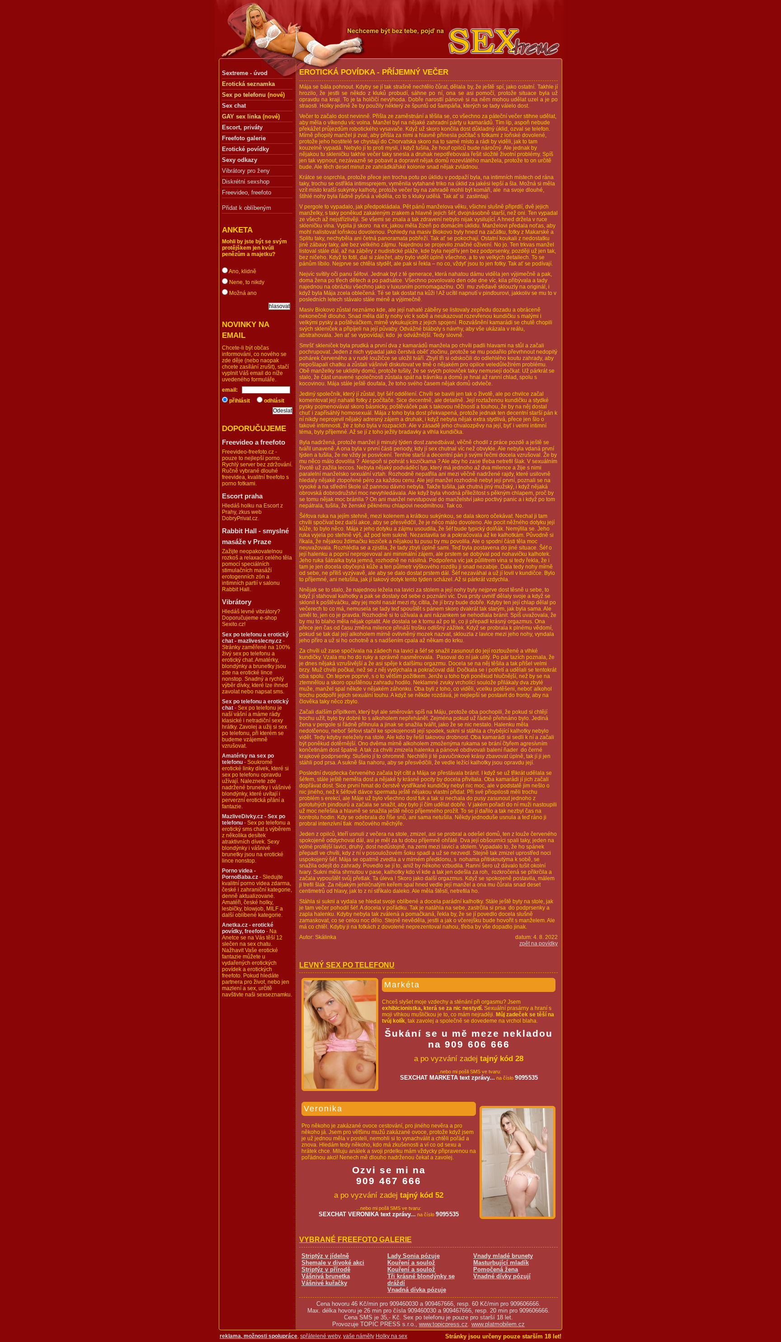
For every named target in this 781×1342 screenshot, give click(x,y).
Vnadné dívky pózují (502, 1276)
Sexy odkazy (239, 159)
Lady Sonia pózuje (413, 1255)
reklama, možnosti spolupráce (258, 1336)
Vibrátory (236, 602)
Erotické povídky (245, 149)
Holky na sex (391, 1336)
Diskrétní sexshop (245, 182)
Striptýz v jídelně (325, 1255)
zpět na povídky (538, 943)
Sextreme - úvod (245, 73)
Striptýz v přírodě (325, 1269)
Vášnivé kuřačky (324, 1283)
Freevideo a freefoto (253, 442)
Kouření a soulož (411, 1262)
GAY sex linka (241, 116)
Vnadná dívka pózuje (416, 1289)
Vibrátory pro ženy (246, 171)
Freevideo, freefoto (246, 193)
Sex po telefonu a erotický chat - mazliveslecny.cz (255, 637)
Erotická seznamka (248, 84)
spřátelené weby (320, 1336)
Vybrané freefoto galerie (355, 1239)
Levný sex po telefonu (347, 965)
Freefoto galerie (244, 138)
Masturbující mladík (501, 1262)
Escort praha (242, 496)
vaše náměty (358, 1336)
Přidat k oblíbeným (246, 207)
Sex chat (234, 105)
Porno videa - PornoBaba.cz (240, 874)
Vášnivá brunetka (325, 1276)
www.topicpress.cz (443, 1324)
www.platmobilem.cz (498, 1324)
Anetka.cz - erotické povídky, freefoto (247, 928)
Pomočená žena (495, 1269)
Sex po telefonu (244, 94)
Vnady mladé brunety (503, 1255)
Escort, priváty (242, 127)
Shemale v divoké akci (332, 1262)
